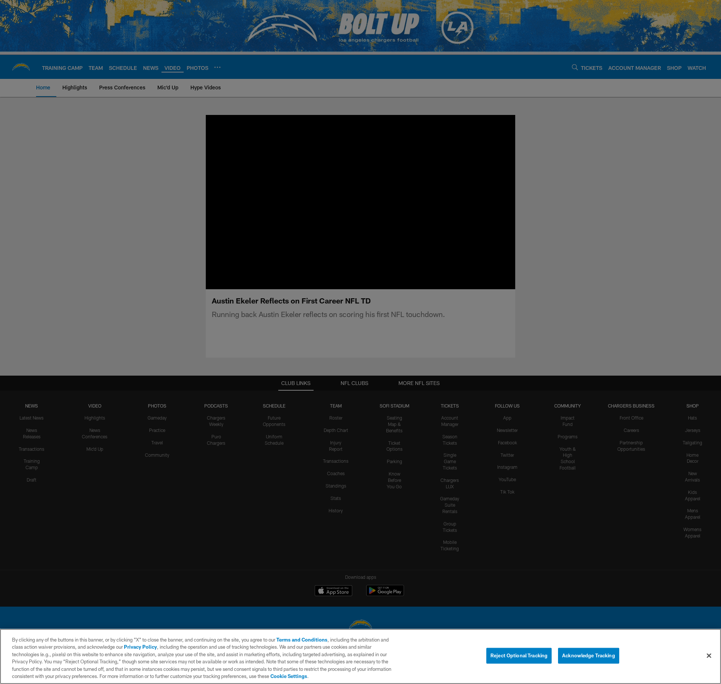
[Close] (709, 656)
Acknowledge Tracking (588, 655)
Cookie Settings (288, 676)
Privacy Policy (140, 647)
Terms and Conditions (301, 640)
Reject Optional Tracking (519, 655)
